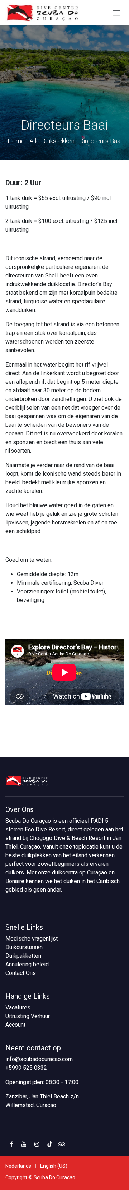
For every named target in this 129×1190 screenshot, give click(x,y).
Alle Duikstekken (52, 141)
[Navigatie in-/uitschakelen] (116, 12)
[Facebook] (11, 1144)
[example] (62, 1144)
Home (16, 141)
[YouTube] (24, 1144)
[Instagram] (37, 1144)
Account (15, 1024)
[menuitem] (18, 1166)
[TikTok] (50, 1144)
